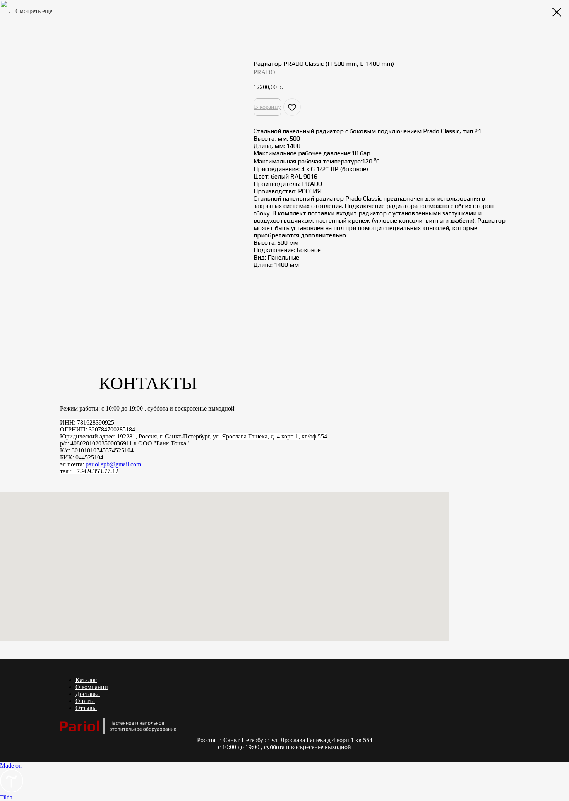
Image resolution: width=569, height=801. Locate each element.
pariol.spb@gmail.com (113, 464)
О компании (91, 687)
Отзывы (86, 708)
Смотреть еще (33, 11)
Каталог (86, 680)
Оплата (85, 701)
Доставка (87, 694)
